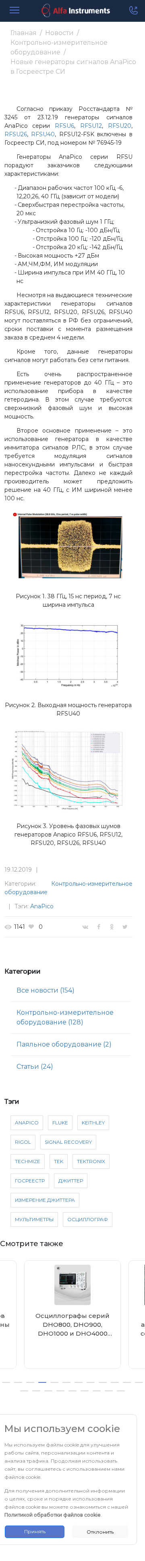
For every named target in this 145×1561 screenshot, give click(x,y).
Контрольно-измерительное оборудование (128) (65, 1017)
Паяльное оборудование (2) (64, 1044)
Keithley (93, 1123)
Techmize (27, 1161)
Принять (35, 1531)
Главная (23, 33)
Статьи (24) (35, 1066)
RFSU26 (15, 134)
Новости (59, 33)
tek (58, 1161)
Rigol (23, 1142)
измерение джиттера (45, 1200)
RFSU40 (43, 134)
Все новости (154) (46, 990)
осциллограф (87, 1219)
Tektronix (91, 1161)
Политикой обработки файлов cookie (52, 1515)
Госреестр (30, 1181)
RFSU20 (119, 125)
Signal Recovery (68, 1142)
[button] (6, 1382)
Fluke (60, 1123)
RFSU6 (64, 125)
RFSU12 (91, 125)
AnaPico (42, 906)
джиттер (70, 1181)
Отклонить (100, 1532)
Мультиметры (34, 1219)
